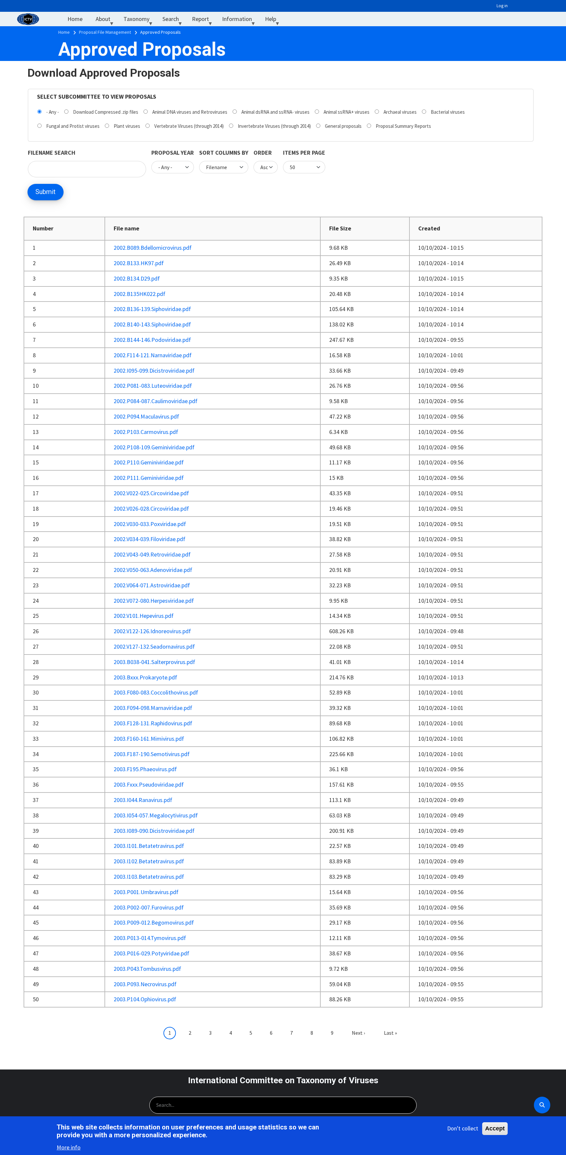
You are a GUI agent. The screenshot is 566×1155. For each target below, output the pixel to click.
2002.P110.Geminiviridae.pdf (149, 462)
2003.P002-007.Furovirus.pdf (149, 907)
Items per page (304, 152)
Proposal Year (172, 152)
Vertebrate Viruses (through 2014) (189, 126)
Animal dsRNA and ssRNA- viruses (275, 112)
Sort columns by (223, 152)
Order (263, 152)
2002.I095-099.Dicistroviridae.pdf (154, 370)
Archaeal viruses (400, 112)
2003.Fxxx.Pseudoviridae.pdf (149, 784)
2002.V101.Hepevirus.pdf (144, 615)
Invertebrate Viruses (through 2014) (274, 126)
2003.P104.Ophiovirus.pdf (145, 999)
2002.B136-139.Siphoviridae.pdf (152, 309)
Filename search (51, 152)
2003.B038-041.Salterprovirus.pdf (154, 662)
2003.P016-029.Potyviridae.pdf (151, 953)
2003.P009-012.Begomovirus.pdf (154, 922)
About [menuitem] (106, 20)
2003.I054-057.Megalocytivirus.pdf (156, 815)
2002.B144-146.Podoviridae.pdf (152, 339)
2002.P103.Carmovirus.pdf (146, 432)
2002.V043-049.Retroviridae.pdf (152, 554)
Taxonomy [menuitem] (139, 20)
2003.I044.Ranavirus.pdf (143, 800)
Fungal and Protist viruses (73, 126)
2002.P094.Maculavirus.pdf (146, 416)
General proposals (343, 126)
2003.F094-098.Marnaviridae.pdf (153, 708)
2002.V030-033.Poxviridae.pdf (150, 524)
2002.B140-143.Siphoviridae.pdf (152, 324)
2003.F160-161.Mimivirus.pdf (149, 738)
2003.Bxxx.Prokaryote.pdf (145, 677)
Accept (495, 1128)
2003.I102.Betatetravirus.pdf (149, 861)
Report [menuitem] (204, 20)
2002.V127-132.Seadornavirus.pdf (154, 646)
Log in (502, 6)
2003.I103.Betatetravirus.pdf (149, 876)
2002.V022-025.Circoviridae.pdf (151, 493)
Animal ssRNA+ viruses (346, 112)
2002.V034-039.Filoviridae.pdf (149, 539)
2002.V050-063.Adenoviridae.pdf (153, 570)
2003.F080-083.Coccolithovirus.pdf (156, 692)
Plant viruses (127, 126)
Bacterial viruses (448, 112)
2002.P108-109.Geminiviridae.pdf (154, 447)
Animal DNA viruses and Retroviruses (189, 112)
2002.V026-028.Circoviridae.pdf (151, 508)
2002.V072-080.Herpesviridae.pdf (154, 600)
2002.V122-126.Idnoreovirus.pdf (152, 631)
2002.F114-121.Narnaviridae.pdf (153, 355)
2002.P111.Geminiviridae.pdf (149, 477)
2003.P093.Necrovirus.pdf (145, 984)
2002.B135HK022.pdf (139, 294)
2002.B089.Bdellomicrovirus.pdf (153, 247)
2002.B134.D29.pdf (137, 278)
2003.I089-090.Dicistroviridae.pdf (154, 830)
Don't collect (462, 1128)
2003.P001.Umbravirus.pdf (146, 892)
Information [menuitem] (240, 20)
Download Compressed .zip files (105, 112)
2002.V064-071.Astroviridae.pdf (152, 585)
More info (69, 1147)
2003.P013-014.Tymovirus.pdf (150, 938)
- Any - (52, 112)
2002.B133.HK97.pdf (139, 263)
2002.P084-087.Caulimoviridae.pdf (156, 401)
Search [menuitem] (173, 20)
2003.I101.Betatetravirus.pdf (149, 846)
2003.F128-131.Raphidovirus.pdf (153, 723)
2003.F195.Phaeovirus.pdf (145, 769)
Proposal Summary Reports (403, 126)
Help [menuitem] (274, 20)
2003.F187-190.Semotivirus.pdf (152, 754)
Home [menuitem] (75, 19)
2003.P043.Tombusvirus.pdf (147, 968)
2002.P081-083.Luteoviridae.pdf (153, 385)
